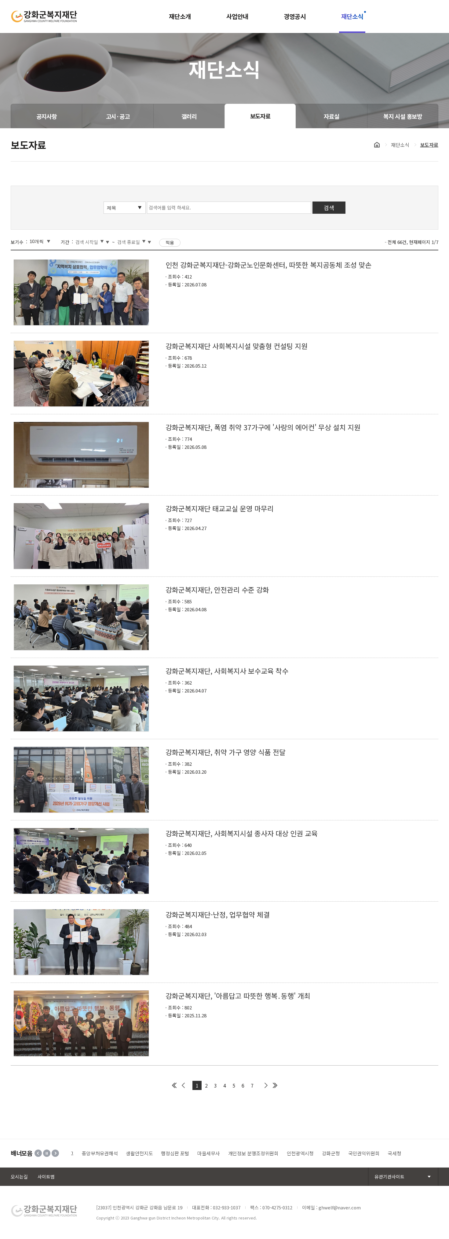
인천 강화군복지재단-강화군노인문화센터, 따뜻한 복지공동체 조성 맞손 (268, 265)
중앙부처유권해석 (73, 1153)
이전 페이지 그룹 (183, 1085)
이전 (38, 1153)
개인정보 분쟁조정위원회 (226, 1153)
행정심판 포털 (148, 1153)
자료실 (331, 116)
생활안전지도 (112, 1153)
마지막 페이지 (274, 1085)
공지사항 (46, 116)
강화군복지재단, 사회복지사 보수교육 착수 (227, 671)
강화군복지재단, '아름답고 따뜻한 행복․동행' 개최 (238, 995)
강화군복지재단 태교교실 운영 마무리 (220, 508)
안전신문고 (394, 1153)
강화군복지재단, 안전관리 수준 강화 (217, 589)
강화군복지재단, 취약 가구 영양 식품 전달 (226, 752)
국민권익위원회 (337, 1153)
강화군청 (304, 1153)
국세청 (367, 1153)
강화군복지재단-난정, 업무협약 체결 (218, 914)
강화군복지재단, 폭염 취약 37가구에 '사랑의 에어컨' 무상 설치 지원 (263, 427)
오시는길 (19, 1176)
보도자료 (260, 116)
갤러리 (189, 116)
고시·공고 (118, 116)
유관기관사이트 (389, 1176)
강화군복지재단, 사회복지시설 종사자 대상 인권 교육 (242, 833)
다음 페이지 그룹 (265, 1085)
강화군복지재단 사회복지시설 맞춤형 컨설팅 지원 (237, 346)
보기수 (17, 242)
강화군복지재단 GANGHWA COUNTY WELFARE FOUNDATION (44, 16)
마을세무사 (182, 1153)
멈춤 (46, 1153)
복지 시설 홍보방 (402, 116)
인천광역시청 (273, 1153)
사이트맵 (46, 1176)
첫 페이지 (174, 1085)
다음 (55, 1153)
